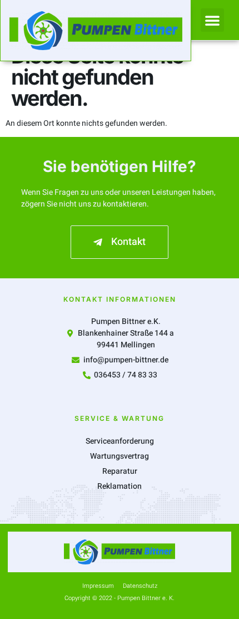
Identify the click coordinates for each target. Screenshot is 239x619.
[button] (212, 20)
